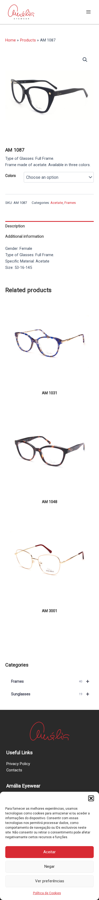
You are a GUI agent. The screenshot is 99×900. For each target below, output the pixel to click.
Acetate (56, 203)
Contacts (14, 770)
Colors (10, 176)
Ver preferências (49, 881)
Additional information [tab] (24, 236)
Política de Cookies (47, 893)
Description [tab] (15, 226)
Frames (70, 203)
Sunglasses (50, 694)
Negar (49, 866)
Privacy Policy (18, 763)
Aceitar (49, 852)
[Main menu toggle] (88, 12)
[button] (91, 798)
